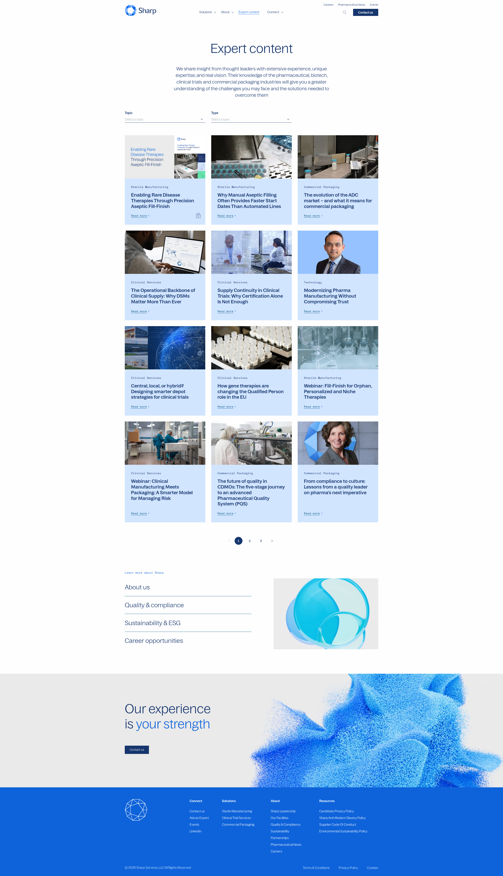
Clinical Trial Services (236, 818)
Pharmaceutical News (351, 4)
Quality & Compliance (285, 824)
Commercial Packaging (238, 824)
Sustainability (280, 831)
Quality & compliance (154, 605)
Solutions (205, 12)
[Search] (345, 12)
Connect (273, 12)
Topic (129, 113)
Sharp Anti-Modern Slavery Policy (342, 818)
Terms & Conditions (316, 868)
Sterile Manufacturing (237, 811)
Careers (328, 4)
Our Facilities (279, 818)
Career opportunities (154, 640)
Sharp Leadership (283, 811)
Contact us (365, 12)
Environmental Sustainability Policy (343, 831)
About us (137, 587)
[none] (141, 215)
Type (214, 113)
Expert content (249, 12)
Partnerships (280, 838)
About (225, 12)
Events (374, 4)
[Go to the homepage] (140, 10)
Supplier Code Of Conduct (337, 824)
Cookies (372, 868)
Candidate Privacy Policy (336, 811)
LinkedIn (195, 831)
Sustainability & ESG (153, 623)
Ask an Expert (199, 818)
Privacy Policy (348, 868)
